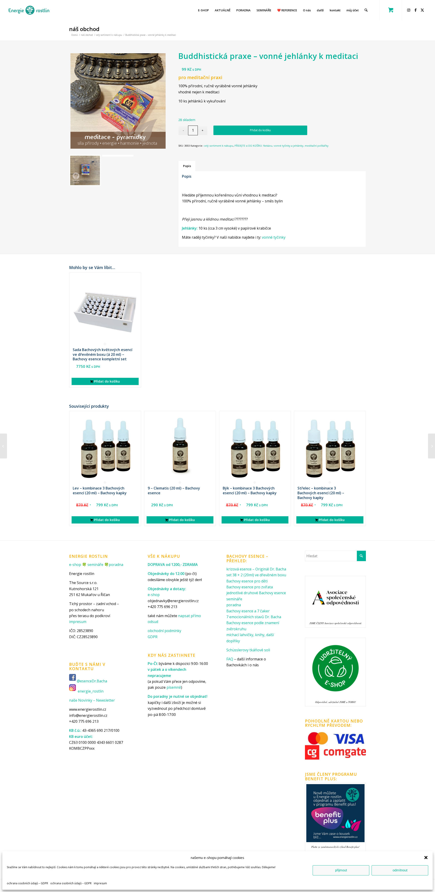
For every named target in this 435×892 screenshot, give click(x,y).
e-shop (75, 564)
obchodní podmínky (164, 630)
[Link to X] (423, 10)
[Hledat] (366, 10)
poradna (116, 564)
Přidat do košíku (260, 130)
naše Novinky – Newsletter (92, 700)
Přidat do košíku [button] (106, 381)
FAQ (229, 659)
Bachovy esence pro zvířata (249, 586)
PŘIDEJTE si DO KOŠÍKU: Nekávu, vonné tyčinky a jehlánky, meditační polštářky (281, 145)
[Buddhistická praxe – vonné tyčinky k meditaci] (431, 446)
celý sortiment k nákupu (218, 145)
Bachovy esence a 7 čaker (248, 610)
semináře (95, 564)
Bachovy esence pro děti (247, 581)
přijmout (341, 870)
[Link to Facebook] (416, 10)
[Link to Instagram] (409, 10)
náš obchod (84, 29)
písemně (174, 687)
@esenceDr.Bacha (92, 681)
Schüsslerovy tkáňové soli (248, 649)
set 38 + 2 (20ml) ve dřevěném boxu (256, 574)
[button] (426, 857)
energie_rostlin (91, 691)
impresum (100, 883)
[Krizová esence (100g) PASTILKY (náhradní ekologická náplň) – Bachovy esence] (3, 446)
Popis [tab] (187, 166)
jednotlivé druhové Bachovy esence (256, 592)
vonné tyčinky (273, 237)
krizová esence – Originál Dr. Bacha (256, 569)
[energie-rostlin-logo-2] (29, 10)
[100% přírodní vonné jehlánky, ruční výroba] (118, 101)
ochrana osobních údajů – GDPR (27, 883)
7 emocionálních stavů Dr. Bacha (253, 616)
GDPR (152, 636)
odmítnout (400, 870)
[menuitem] (203, 10)
